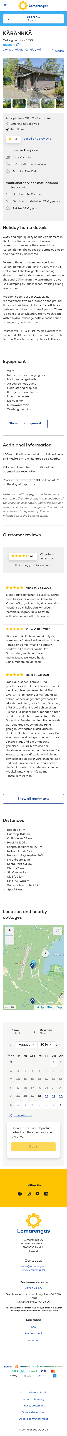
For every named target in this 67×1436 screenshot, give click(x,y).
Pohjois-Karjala (24, 49)
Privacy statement (33, 1406)
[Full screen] (57, 931)
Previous (8, 79)
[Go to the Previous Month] (10, 1045)
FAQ (33, 1327)
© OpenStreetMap (49, 1007)
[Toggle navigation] (5, 5)
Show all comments (33, 799)
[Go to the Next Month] (56, 1045)
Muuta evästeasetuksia (33, 1392)
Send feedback (33, 1333)
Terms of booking (33, 1399)
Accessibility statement (33, 1419)
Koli (38, 49)
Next (58, 79)
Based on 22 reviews (37, 139)
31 (18, 1105)
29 (53, 1096)
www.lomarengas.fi (33, 1270)
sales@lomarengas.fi (33, 1266)
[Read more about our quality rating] (18, 45)
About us (33, 1340)
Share (59, 51)
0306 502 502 (33, 1288)
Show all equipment (25, 423)
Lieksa (7, 49)
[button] (32, 1001)
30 (61, 1096)
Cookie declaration (33, 1412)
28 (46, 1096)
